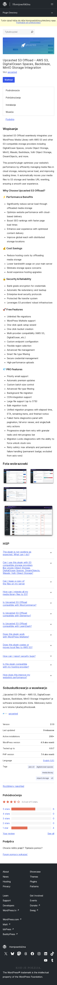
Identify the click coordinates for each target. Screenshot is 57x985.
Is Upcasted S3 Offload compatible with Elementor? (17, 614)
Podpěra (10, 119)
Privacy (6, 886)
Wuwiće (10, 112)
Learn (5, 895)
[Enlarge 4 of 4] (50, 508)
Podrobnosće (13, 90)
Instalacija (11, 104)
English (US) (48, 760)
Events (33, 900)
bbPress (8, 929)
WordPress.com (12, 919)
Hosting (7, 881)
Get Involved (36, 895)
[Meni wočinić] (52, 4)
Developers (8, 905)
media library (47, 773)
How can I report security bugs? (19, 656)
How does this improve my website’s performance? (16, 676)
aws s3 (31, 767)
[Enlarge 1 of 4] (23, 472)
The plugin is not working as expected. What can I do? (17, 553)
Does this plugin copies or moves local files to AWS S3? (18, 646)
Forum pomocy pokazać (15, 854)
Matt (7, 924)
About (6, 871)
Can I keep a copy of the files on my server (14, 582)
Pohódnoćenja (13, 97)
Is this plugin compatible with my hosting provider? (16, 665)
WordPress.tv (11, 910)
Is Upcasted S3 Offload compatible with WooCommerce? (19, 603)
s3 (52, 778)
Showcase (35, 871)
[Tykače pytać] (32, 32)
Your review (9, 833)
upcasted (12, 72)
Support (7, 900)
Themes (34, 876)
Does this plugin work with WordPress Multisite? (16, 635)
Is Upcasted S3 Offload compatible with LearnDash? (17, 625)
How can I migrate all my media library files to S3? (15, 593)
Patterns (34, 886)
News (6, 876)
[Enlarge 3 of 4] (23, 490)
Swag (34, 910)
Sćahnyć (9, 80)
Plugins (33, 881)
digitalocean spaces (45, 767)
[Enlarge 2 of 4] (50, 472)
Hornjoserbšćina (17, 946)
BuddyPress (10, 934)
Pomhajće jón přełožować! (28, 22)
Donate (35, 905)
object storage (43, 778)
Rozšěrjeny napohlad (13, 786)
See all (51, 833)
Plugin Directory (10, 12)
